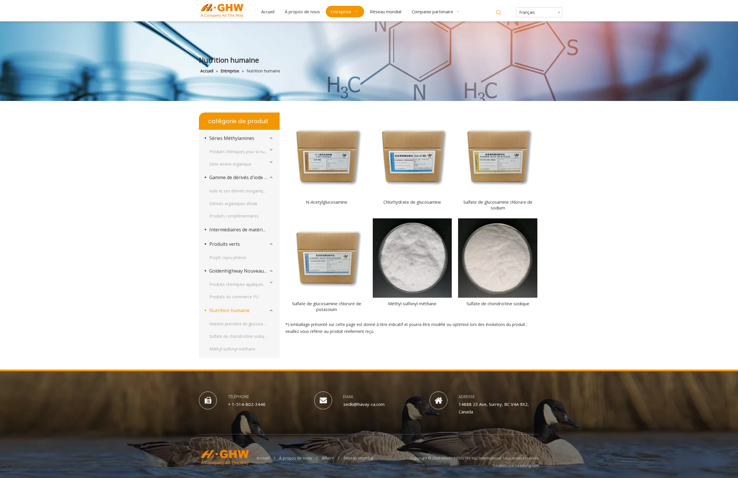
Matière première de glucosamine (240, 324)
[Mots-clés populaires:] (499, 13)
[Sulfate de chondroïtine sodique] (497, 257)
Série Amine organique (230, 164)
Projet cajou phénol (227, 257)
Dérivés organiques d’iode (233, 203)
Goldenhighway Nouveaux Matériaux (241, 271)
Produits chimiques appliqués (236, 284)
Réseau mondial (358, 458)
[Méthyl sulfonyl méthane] (412, 257)
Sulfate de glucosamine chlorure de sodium (497, 205)
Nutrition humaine (229, 310)
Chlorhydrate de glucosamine (412, 202)
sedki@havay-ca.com (364, 404)
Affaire (328, 458)
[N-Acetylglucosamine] (326, 156)
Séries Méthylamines (231, 138)
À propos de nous (295, 458)
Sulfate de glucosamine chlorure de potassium (326, 306)
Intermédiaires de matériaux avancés (241, 229)
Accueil (263, 458)
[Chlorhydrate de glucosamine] (412, 156)
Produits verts (224, 244)
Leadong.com (527, 465)
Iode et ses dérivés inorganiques (239, 191)
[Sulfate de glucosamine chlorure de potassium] (326, 257)
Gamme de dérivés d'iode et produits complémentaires (241, 177)
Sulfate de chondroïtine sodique (239, 336)
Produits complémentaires (234, 216)
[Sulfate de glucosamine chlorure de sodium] (497, 156)
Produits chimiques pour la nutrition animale (241, 151)
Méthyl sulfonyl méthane (232, 349)
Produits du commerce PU (234, 296)
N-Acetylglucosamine (326, 202)
